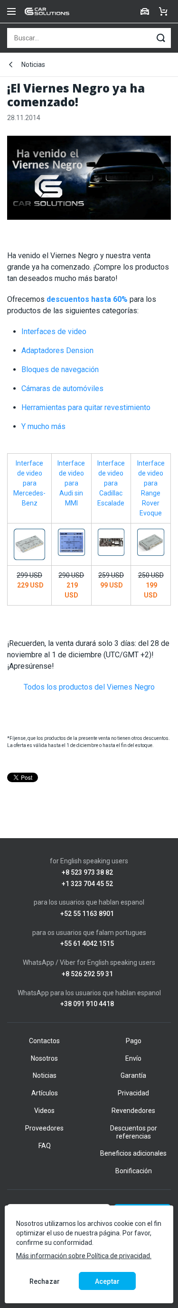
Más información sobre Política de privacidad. (83, 1256)
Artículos (44, 1093)
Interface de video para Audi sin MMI (71, 483)
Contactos (44, 1041)
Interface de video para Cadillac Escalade (111, 483)
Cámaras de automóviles (62, 388)
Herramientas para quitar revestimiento (85, 407)
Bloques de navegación (60, 369)
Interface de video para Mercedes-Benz (29, 483)
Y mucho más (43, 426)
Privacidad (133, 1093)
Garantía (133, 1075)
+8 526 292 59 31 (87, 974)
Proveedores (44, 1128)
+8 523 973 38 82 (87, 872)
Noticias (33, 64)
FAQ (44, 1145)
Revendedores (133, 1110)
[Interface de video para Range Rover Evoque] (151, 541)
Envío (133, 1058)
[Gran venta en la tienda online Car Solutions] (89, 182)
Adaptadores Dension (57, 350)
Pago (133, 1041)
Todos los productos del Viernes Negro (89, 686)
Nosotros (44, 1058)
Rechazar (44, 1281)
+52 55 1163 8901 (87, 913)
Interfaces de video (53, 331)
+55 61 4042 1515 (87, 943)
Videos (44, 1110)
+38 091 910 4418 (87, 1004)
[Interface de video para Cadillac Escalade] (111, 541)
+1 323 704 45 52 (87, 884)
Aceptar (107, 1281)
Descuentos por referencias (133, 1132)
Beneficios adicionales (133, 1153)
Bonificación (133, 1171)
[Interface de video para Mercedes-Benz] (29, 544)
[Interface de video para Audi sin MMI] (71, 541)
